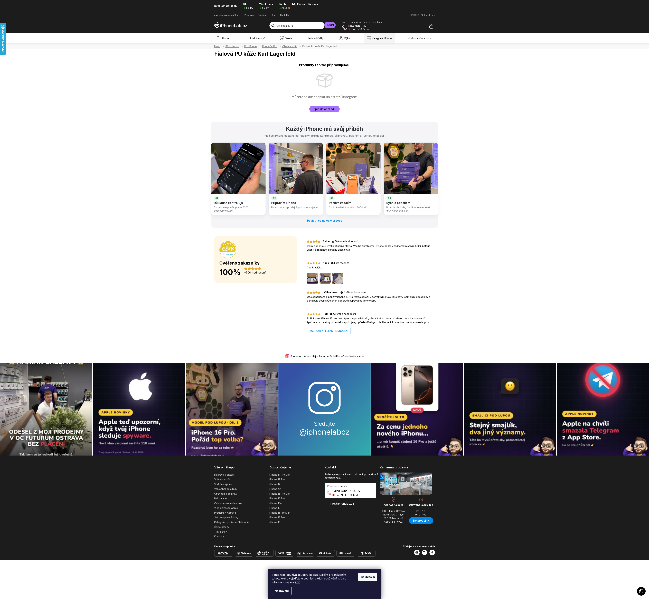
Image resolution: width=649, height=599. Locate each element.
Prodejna (249, 15)
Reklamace (220, 498)
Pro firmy (263, 15)
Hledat (330, 25)
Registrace (429, 15)
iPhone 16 (274, 507)
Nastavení (282, 591)
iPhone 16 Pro (277, 498)
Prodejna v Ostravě (225, 512)
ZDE (297, 582)
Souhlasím (368, 577)
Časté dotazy (221, 526)
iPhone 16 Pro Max (279, 493)
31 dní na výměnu (223, 484)
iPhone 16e (275, 503)
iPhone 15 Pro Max (279, 512)
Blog (274, 15)
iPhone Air (275, 488)
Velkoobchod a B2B (225, 488)
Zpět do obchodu (324, 109)
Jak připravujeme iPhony (227, 15)
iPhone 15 (274, 522)
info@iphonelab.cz (342, 503)
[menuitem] (223, 38)
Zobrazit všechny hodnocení (329, 330)
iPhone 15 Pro (277, 517)
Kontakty (284, 15)
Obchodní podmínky (225, 493)
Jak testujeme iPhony (226, 517)
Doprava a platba (224, 474)
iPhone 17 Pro (277, 479)
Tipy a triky (220, 531)
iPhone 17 (274, 484)
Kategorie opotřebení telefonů (231, 522)
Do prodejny (421, 520)
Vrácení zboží (222, 479)
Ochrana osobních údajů (228, 503)
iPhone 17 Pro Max (279, 474)
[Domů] (217, 46)
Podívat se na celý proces (324, 220)
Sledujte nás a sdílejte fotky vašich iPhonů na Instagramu (327, 356)
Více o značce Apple (226, 507)
